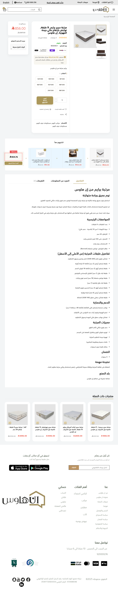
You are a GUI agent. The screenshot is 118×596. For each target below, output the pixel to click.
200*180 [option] (62, 90)
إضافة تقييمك (42, 37)
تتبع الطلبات (106, 2)
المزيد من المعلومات (60, 181)
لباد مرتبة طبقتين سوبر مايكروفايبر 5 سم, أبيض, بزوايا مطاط (73, 161)
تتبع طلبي (62, 510)
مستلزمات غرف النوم (43, 123)
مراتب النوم (56, 123)
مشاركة (62, 114)
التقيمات (39, 181)
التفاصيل (80, 181)
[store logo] (101, 9)
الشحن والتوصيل (102, 510)
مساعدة (19, 2)
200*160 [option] (40, 84)
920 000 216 (31, 2)
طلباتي (63, 497)
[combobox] (22, 9)
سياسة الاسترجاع (102, 515)
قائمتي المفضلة (60, 506)
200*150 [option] (51, 84)
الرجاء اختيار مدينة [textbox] (19, 47)
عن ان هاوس (103, 493)
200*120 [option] (40, 78)
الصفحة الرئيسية (109, 16)
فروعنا (95, 2)
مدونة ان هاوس (102, 497)
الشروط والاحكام (102, 528)
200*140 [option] (62, 84)
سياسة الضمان (102, 519)
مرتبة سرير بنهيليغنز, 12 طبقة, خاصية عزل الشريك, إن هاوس (45, 428)
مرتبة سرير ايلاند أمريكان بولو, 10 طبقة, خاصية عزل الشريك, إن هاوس (73, 429)
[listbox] (50, 85)
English (6, 2)
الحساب (63, 493)
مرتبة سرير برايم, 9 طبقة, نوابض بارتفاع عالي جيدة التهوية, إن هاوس (100, 161)
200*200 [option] (51, 90)
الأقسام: (64, 123)
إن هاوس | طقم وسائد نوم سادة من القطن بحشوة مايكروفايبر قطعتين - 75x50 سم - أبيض (40, 161)
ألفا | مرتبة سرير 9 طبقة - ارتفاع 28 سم (17, 428)
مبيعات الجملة (82, 2)
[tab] (80, 181)
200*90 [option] (62, 78)
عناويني (63, 502)
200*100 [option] (51, 78)
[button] (101, 30)
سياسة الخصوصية (101, 524)
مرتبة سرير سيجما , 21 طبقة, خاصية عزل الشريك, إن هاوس (101, 428)
